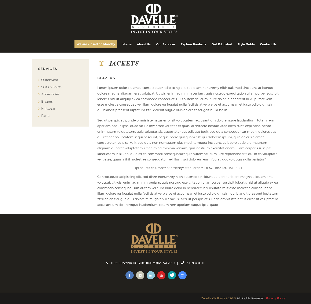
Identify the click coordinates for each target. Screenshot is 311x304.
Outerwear (49, 80)
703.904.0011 (195, 263)
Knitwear (48, 108)
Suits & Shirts (51, 87)
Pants (45, 116)
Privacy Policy (276, 298)
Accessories (50, 94)
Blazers (47, 101)
